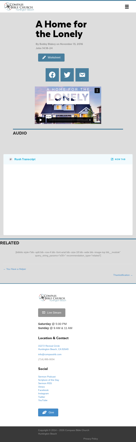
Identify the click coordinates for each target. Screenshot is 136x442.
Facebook (43, 390)
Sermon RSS (45, 383)
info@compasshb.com (50, 354)
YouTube (42, 400)
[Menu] (127, 6)
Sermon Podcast (47, 376)
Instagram (43, 393)
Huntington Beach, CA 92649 (53, 349)
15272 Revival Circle (49, 346)
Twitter (41, 397)
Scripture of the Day (48, 380)
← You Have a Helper (14, 269)
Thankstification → (123, 275)
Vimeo (41, 386)
